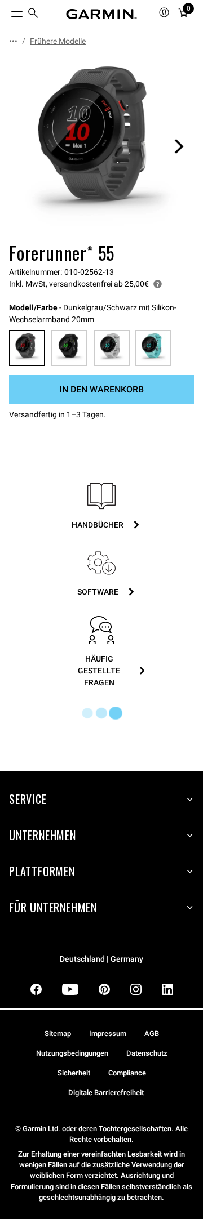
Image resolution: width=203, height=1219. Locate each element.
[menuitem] (33, 14)
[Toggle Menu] (7, 11)
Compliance (127, 1073)
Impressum (107, 1033)
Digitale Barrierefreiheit (106, 1092)
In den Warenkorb (101, 389)
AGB (151, 1033)
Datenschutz (146, 1053)
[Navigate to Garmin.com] (101, 14)
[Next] (179, 146)
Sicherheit (74, 1073)
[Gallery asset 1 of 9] (101, 146)
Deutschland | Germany (101, 959)
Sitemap (58, 1033)
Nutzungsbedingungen (72, 1053)
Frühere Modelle (58, 41)
